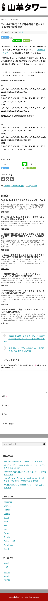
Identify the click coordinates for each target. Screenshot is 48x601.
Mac (5, 529)
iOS (5, 525)
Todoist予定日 (18, 185)
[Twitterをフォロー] (3, 179)
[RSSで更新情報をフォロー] (12, 179)
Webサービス (9, 540)
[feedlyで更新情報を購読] (7, 179)
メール (5, 405)
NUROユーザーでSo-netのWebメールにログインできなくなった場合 (26, 349)
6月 (7, 567)
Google (7, 513)
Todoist (20, 32)
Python (7, 533)
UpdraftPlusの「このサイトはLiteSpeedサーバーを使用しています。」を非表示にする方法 (24, 338)
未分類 (6, 548)
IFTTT (6, 517)
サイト (4, 414)
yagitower (32, 185)
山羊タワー (21, 597)
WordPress (8, 544)
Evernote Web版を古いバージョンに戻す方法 (23, 461)
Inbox (6, 521)
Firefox (7, 509)
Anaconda (8, 501)
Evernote (8, 505)
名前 (4, 396)
